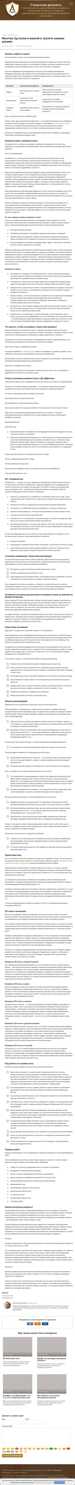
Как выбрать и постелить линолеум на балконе (48, 1396)
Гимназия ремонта (45, 4)
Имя (3, 1419)
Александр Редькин (20, 1303)
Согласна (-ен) (59, 1482)
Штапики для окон (11, 1358)
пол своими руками (27, 351)
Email (27, 1419)
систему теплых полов (61, 123)
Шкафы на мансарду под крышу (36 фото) (51, 1359)
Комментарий (7, 1426)
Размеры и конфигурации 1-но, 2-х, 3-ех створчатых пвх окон (17, 1396)
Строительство (27, 46)
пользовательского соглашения (57, 1477)
